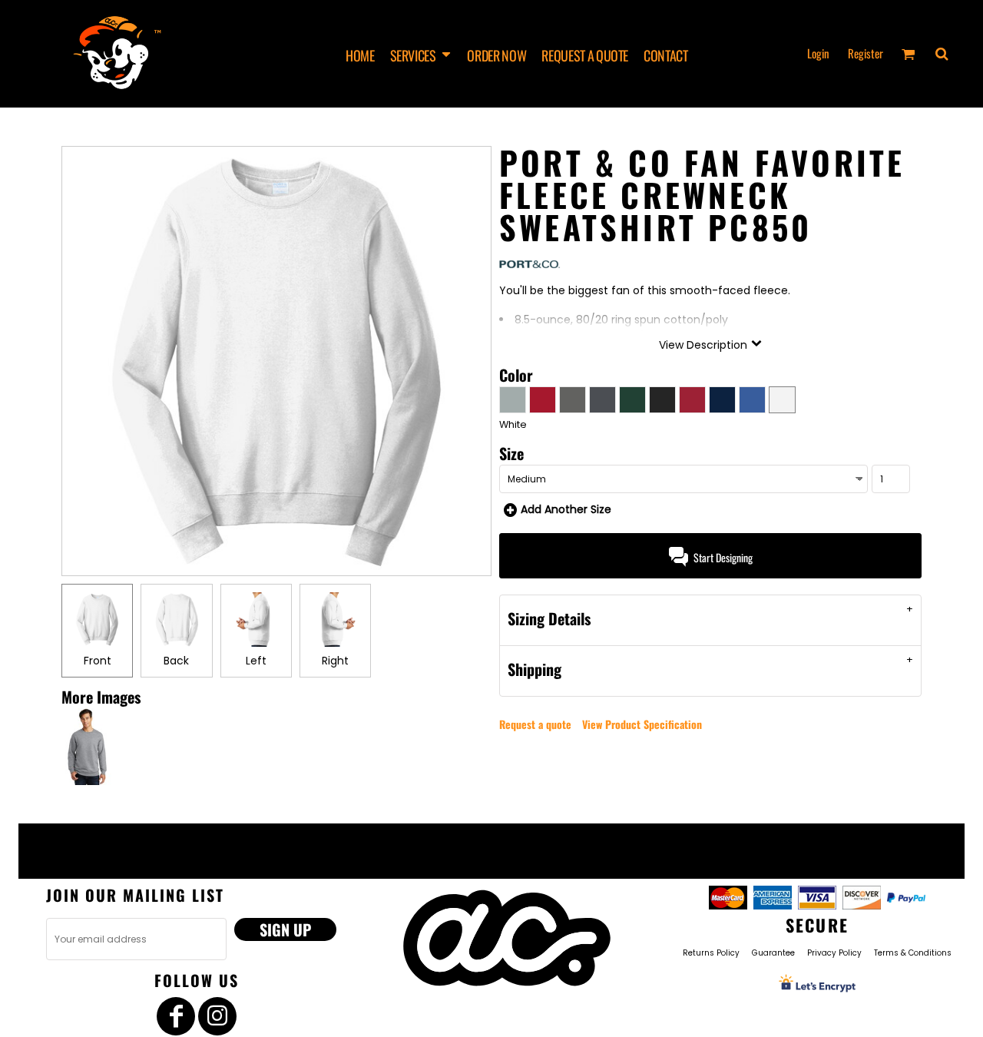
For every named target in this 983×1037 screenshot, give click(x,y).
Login (818, 53)
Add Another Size (566, 509)
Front (97, 660)
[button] (421, 54)
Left (256, 660)
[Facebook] (176, 1016)
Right (335, 660)
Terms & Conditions (913, 953)
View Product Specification (642, 724)
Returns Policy (711, 953)
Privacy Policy (834, 953)
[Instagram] (217, 1016)
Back (176, 660)
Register (865, 53)
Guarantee (773, 953)
